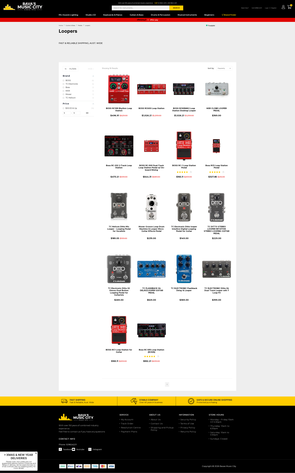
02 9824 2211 (162, 3)
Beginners (209, 15)
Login (267, 8)
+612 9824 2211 (172, 3)
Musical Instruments (187, 15)
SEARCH (176, 8)
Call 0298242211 (257, 8)
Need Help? (245, 8)
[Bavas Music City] (23, 6)
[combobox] (140, 8)
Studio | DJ (91, 15)
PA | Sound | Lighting (68, 15)
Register (274, 8)
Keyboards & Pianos (112, 15)
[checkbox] (78, 80)
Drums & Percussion (160, 15)
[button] (288, 8)
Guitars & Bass (136, 15)
